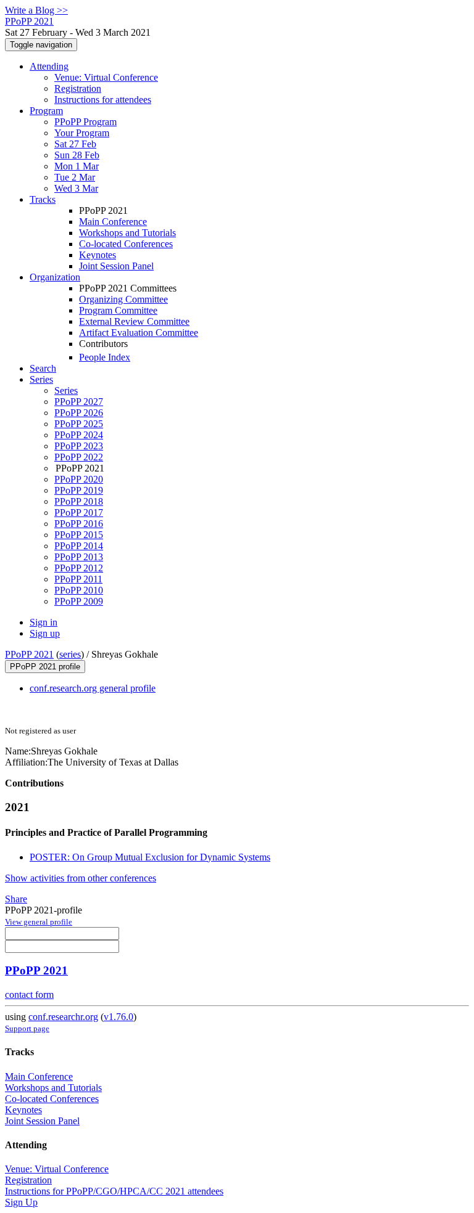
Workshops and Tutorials (127, 232)
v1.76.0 (118, 1016)
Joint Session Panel (116, 266)
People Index (104, 357)
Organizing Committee (123, 299)
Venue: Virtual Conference (106, 77)
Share (16, 899)
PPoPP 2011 (78, 579)
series (70, 654)
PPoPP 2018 (78, 501)
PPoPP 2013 (78, 557)
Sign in (43, 622)
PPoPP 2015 (78, 534)
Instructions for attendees (102, 99)
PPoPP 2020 (78, 479)
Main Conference (113, 221)
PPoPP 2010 (78, 590)
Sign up (45, 633)
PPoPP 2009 (78, 601)
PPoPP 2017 (78, 512)
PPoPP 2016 (78, 523)
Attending (49, 66)
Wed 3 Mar (76, 188)
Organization (55, 277)
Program (46, 110)
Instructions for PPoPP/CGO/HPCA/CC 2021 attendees (114, 1191)
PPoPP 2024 (78, 435)
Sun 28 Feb (76, 155)
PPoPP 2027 (78, 401)
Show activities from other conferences (80, 878)
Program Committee (118, 310)
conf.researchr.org (63, 1016)
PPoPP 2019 (78, 490)
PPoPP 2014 (78, 546)
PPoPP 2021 (29, 654)
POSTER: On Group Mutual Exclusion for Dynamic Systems (150, 857)
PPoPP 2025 (78, 424)
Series (66, 390)
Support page (27, 1028)
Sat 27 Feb (75, 144)
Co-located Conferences (126, 244)
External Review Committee (134, 321)
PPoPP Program (85, 121)
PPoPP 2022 (78, 457)
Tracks (43, 199)
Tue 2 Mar (74, 177)
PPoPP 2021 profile (45, 666)
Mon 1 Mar (76, 166)
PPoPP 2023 (78, 446)
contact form (29, 994)
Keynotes (97, 255)
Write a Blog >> (36, 10)
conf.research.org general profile (93, 688)
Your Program (81, 133)
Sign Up (21, 1202)
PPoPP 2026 (78, 412)
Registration (77, 88)
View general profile (38, 921)
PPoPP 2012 (78, 568)
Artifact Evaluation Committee (138, 332)
